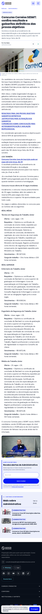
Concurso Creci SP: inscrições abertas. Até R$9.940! (26, 514)
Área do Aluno (7, 579)
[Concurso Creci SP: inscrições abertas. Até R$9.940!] (6, 511)
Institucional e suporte (11, 596)
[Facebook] (4, 573)
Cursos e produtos (9, 586)
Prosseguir (34, 609)
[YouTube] (13, 573)
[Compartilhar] (33, 44)
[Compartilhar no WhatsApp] (38, 44)
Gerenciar (5, 611)
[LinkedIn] (23, 573)
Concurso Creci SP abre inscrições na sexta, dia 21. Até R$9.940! (25, 532)
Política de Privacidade (17, 487)
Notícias (4, 8)
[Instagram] (8, 573)
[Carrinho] (33, 3)
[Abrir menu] (38, 3)
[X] (18, 573)
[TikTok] (28, 573)
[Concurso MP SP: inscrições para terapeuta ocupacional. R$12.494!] (6, 521)
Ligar (18, 567)
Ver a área (35, 502)
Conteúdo (5, 591)
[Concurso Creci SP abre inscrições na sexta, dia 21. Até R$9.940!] (6, 530)
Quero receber (21, 481)
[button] (21, 447)
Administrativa (12, 8)
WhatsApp (8, 567)
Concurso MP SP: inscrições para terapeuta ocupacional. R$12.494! (24, 523)
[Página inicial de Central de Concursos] (6, 548)
